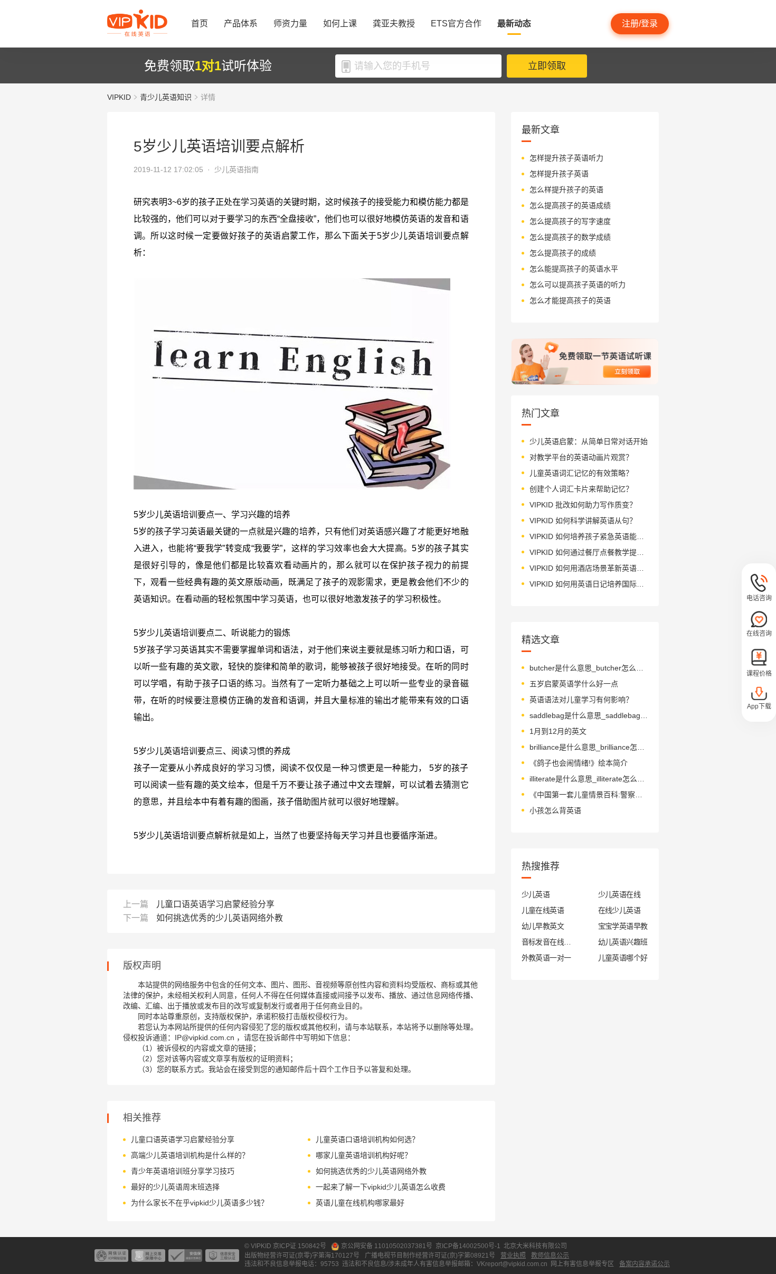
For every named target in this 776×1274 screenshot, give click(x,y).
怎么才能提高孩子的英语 (570, 300)
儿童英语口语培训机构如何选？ (367, 1139)
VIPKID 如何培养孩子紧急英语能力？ (588, 536)
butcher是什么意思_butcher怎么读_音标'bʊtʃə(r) (588, 668)
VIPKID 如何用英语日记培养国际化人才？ (588, 584)
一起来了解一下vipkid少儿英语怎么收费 (381, 1187)
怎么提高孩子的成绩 (562, 253)
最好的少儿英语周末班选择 (175, 1187)
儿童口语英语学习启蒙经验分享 (215, 904)
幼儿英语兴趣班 (623, 942)
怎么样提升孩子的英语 (566, 189)
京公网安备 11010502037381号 (386, 1246)
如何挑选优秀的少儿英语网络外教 (219, 917)
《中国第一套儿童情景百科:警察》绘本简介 (588, 794)
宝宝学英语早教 (623, 926)
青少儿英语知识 (166, 97)
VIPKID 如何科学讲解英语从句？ (583, 520)
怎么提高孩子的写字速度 (570, 221)
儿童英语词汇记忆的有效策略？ (581, 473)
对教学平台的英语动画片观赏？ (581, 457)
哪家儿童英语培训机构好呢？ (364, 1155)
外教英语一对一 (546, 958)
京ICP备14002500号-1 (468, 1246)
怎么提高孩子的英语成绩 (570, 205)
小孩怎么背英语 (555, 810)
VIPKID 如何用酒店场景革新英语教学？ (588, 568)
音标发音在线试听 (547, 942)
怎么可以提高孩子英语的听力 (577, 284)
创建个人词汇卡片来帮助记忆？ (581, 489)
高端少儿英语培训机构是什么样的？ (190, 1155)
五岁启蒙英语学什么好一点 (573, 684)
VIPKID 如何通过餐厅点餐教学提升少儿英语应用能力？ (588, 552)
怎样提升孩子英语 (559, 173)
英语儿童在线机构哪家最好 (360, 1202)
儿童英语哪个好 (623, 958)
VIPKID (119, 97)
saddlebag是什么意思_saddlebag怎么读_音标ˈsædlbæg (588, 715)
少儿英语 (536, 894)
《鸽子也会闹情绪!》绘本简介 (578, 763)
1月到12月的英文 (557, 731)
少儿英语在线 (619, 894)
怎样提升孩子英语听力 (566, 158)
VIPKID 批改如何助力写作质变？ (583, 505)
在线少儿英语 (619, 910)
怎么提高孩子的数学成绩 (570, 237)
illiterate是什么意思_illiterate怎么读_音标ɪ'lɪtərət (588, 779)
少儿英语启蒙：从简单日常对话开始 (588, 441)
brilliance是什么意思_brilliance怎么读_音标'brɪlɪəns (588, 747)
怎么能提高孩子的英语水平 (573, 269)
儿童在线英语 (543, 910)
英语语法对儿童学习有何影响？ (581, 699)
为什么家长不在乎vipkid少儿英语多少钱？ (199, 1202)
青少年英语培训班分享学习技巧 (182, 1171)
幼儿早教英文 (543, 926)
